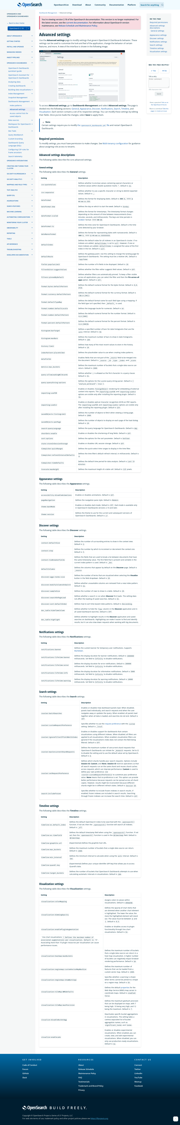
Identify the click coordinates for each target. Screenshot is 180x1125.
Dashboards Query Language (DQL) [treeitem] (16, 144)
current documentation (77, 22)
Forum (25, 1069)
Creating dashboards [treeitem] (17, 86)
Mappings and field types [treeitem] (17, 185)
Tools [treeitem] (9, 239)
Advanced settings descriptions (157, 26)
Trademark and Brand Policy (90, 1086)
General (75, 108)
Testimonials (84, 1081)
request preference (113, 724)
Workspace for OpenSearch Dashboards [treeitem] (19, 125)
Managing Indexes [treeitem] (14, 52)
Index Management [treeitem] (16, 93)
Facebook (138, 1086)
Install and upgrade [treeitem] (15, 47)
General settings (157, 31)
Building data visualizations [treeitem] (19, 89)
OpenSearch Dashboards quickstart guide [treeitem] (18, 69)
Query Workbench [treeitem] (15, 135)
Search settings (156, 45)
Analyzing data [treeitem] (14, 82)
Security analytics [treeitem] (14, 179)
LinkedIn (138, 1073)
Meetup (137, 1081)
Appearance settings (158, 35)
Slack (24, 1077)
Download (77, 5)
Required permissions (159, 22)
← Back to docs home (15, 23)
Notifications (107, 108)
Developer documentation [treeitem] (18, 255)
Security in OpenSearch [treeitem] (16, 174)
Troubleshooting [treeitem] (14, 249)
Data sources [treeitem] (13, 120)
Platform (132, 5)
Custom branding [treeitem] (15, 139)
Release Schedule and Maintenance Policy (78, 25)
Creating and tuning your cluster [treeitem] (17, 167)
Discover (96, 108)
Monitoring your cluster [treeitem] (17, 222)
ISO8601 (81, 220)
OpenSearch (30, 5)
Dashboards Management (48, 13)
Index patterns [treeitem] (16, 105)
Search (117, 108)
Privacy (81, 1090)
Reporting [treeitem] (11, 233)
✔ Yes (153, 71)
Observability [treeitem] (12, 228)
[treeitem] (32, 36)
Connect (138, 1065)
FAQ (80, 1077)
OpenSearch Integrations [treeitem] (17, 161)
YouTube (138, 1077)
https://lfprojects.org (99, 1118)
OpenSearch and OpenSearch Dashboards (17, 15)
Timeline (125, 108)
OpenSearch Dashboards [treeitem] (17, 63)
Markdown (78, 651)
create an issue (161, 111)
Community (100, 5)
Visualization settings (158, 51)
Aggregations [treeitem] (12, 201)
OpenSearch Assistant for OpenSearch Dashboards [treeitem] (18, 76)
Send (159, 94)
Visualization (45, 111)
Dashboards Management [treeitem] (19, 101)
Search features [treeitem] (13, 206)
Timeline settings (157, 48)
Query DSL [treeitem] (11, 195)
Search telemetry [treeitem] (15, 156)
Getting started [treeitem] (13, 41)
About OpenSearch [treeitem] (14, 36)
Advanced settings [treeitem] (17, 109)
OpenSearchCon (61, 5)
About (88, 5)
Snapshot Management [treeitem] (17, 97)
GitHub (25, 1073)
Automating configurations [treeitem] (18, 217)
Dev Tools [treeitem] (12, 131)
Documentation (116, 5)
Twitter (137, 1069)
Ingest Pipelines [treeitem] (13, 57)
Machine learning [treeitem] (14, 212)
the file (93, 125)
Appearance (85, 108)
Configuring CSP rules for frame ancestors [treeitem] (18, 151)
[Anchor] (65, 138)
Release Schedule (86, 1069)
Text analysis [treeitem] (12, 190)
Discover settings (157, 38)
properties (125, 987)
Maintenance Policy (87, 1073)
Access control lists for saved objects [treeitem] (19, 114)
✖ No (164, 71)
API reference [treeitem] (12, 244)
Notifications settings (158, 42)
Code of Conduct (29, 1065)
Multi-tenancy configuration (115, 143)
